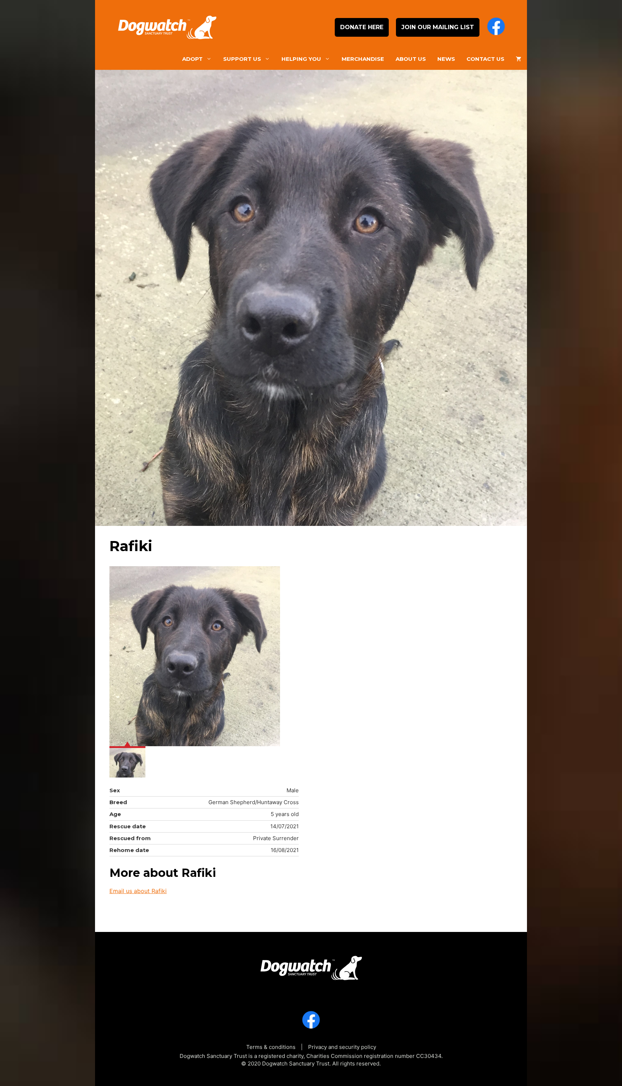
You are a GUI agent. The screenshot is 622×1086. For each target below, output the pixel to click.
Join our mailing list (437, 27)
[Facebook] (496, 27)
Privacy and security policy (342, 1047)
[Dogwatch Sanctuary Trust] (311, 965)
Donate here (361, 27)
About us (411, 58)
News (446, 58)
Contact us (485, 58)
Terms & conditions (271, 1047)
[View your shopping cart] (518, 59)
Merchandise (363, 58)
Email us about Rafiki (138, 891)
